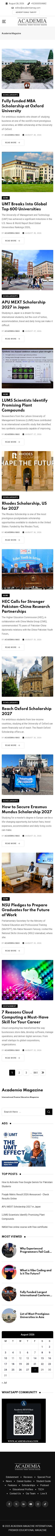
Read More (10, 143)
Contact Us (15, 1493)
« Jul (4, 1382)
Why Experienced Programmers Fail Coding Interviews (36, 1252)
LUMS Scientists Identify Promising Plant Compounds (25, 405)
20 (27, 1364)
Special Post (44, 1477)
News (9, 1481)
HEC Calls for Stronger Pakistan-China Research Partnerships (26, 607)
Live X (43, 1493)
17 (5, 1364)
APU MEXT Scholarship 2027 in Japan (21, 1206)
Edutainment (12, 1477)
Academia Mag (12, 135)
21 (35, 1364)
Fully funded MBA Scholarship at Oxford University (23, 106)
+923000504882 (38, 3)
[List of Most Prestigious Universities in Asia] (9, 1315)
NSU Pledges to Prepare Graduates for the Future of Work (26, 910)
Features (12, 1485)
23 (49, 1364)
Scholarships (28, 1485)
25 (13, 1369)
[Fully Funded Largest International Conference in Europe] (9, 1294)
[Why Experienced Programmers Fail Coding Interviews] (9, 1250)
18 (13, 1364)
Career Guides (24, 1481)
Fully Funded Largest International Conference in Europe (36, 1295)
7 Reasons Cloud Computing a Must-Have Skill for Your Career (25, 1017)
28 (35, 1369)
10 (5, 1358)
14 (35, 1358)
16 (49, 1358)
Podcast (44, 1485)
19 (20, 1364)
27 (27, 1369)
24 (5, 1369)
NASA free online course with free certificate (25, 1227)
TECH (41, 1489)
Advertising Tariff (26, 12)
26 (20, 1369)
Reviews (27, 1477)
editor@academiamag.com (27, 8)
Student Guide (43, 1481)
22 (42, 1364)
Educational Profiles (23, 1489)
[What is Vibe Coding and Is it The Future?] (9, 1272)
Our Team (30, 1493)
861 (36, 1072)
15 (42, 1358)
